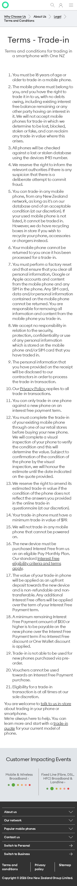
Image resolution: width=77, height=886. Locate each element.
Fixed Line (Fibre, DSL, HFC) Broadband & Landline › (57, 778)
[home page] (5, 5)
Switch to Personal (17, 845)
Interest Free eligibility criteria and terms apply (36, 563)
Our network (13, 820)
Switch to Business (17, 854)
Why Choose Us (15, 16)
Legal (57, 16)
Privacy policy (40, 867)
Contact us (12, 837)
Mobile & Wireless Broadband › (19, 776)
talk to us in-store (56, 703)
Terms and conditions (10, 867)
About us (10, 812)
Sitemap (65, 865)
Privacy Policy (33, 388)
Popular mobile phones (20, 829)
